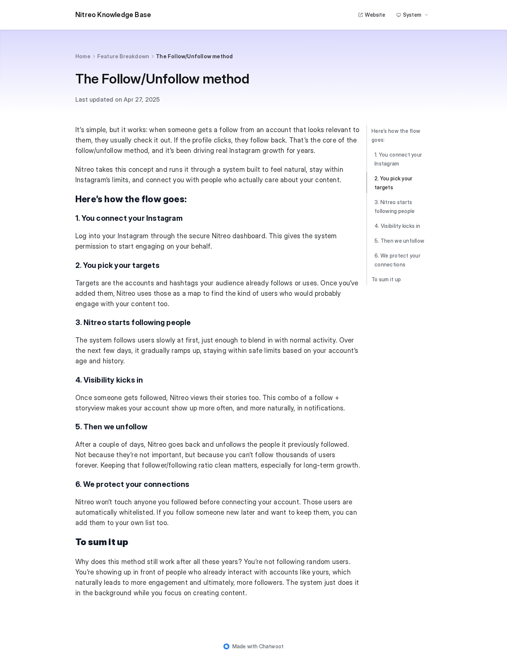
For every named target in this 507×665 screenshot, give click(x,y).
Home (83, 56)
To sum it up (386, 279)
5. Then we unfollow (399, 241)
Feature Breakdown (123, 56)
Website (375, 15)
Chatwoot (271, 646)
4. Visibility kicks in (397, 226)
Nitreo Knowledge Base (113, 15)
